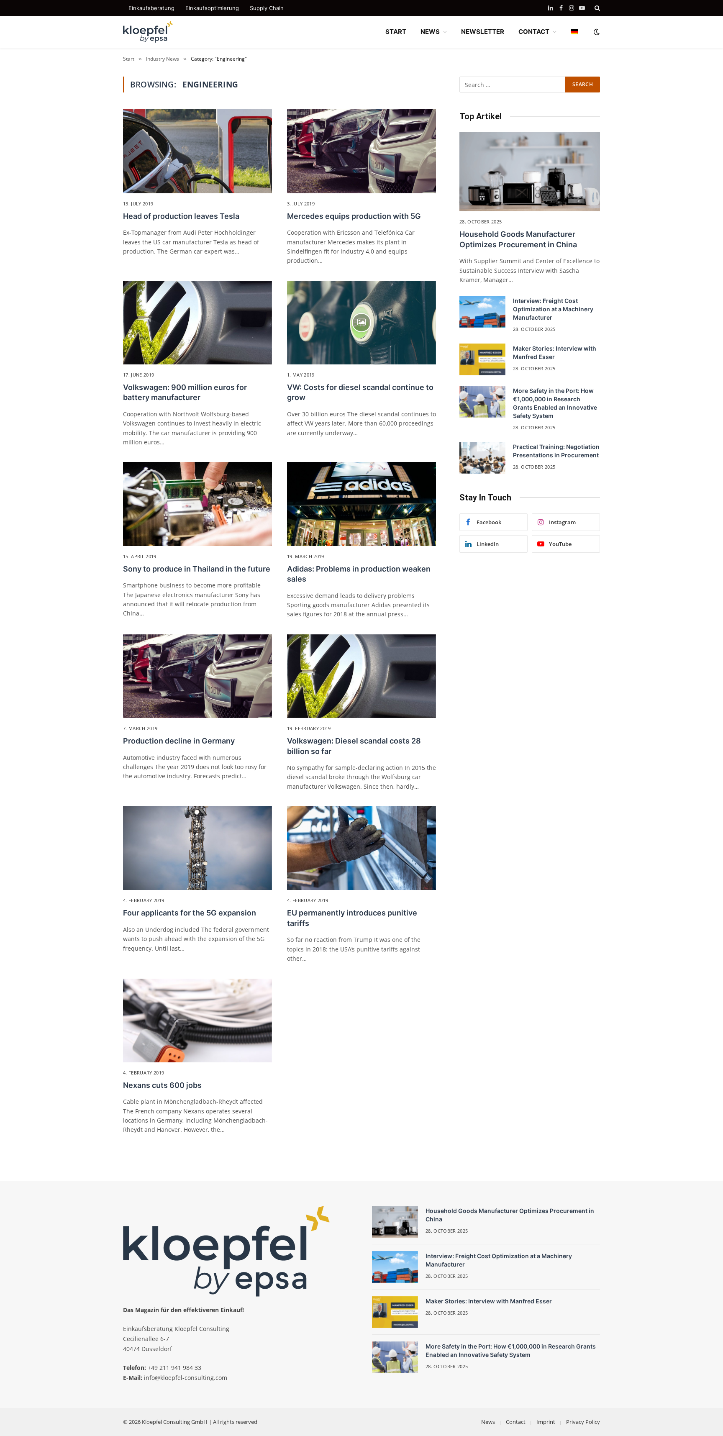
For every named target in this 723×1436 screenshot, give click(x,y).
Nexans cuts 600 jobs (162, 1085)
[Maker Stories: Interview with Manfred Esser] (482, 359)
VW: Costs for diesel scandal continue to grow (360, 392)
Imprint (545, 1422)
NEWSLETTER (482, 32)
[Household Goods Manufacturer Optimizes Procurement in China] (529, 171)
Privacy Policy (583, 1422)
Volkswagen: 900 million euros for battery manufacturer (185, 392)
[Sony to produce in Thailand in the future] (197, 504)
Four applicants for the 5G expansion (189, 912)
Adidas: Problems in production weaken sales (359, 573)
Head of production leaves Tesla (181, 216)
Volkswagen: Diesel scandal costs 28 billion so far (354, 745)
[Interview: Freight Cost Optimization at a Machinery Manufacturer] (482, 312)
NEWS (430, 32)
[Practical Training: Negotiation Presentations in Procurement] (482, 458)
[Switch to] (574, 32)
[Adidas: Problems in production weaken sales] (361, 504)
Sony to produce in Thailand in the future (196, 568)
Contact (516, 1422)
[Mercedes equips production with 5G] (361, 151)
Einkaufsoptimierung (212, 8)
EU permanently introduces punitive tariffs (352, 917)
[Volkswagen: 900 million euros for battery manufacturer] (197, 322)
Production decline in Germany (179, 740)
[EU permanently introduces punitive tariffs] (361, 848)
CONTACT (533, 32)
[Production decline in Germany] (197, 676)
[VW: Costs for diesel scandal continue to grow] (361, 322)
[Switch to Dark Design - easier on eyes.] (596, 31)
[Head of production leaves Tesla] (197, 151)
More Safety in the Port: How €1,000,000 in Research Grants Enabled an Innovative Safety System (555, 403)
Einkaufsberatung (151, 8)
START (395, 32)
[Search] (596, 8)
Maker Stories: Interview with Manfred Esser (554, 352)
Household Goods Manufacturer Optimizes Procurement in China (518, 239)
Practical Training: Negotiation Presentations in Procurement (556, 451)
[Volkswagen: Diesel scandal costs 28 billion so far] (361, 676)
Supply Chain (267, 8)
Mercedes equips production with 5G (354, 216)
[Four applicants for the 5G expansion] (197, 848)
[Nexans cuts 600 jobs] (197, 1020)
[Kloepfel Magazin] (148, 32)
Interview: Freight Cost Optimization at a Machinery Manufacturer (553, 309)
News (488, 1422)
